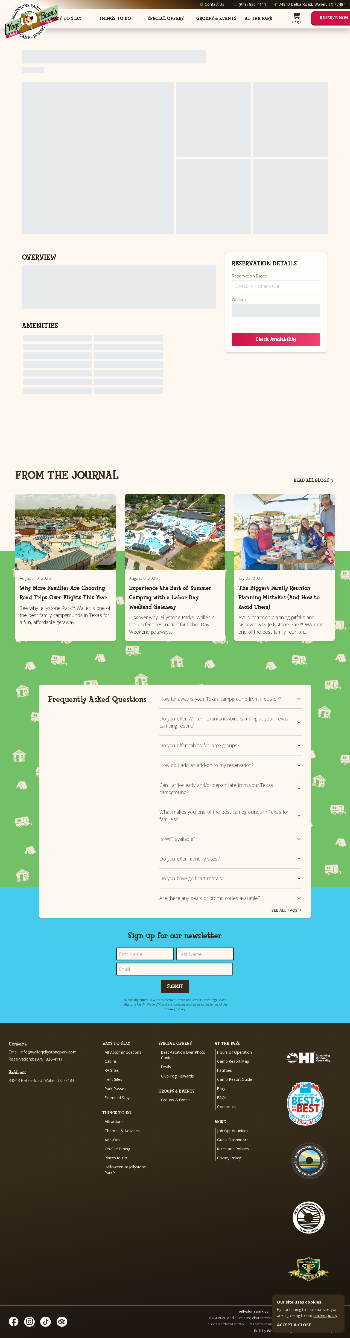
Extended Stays (118, 1097)
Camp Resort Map (233, 1061)
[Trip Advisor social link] (62, 1322)
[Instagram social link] (29, 1322)
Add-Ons (112, 1139)
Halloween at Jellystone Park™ (125, 1169)
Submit (175, 986)
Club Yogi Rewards (177, 1076)
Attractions (114, 1121)
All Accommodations (123, 1052)
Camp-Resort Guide (234, 1079)
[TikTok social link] (45, 1322)
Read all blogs (311, 480)
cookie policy (325, 1315)
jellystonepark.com (255, 1311)
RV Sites (112, 1070)
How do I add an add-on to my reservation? (206, 765)
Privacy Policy (174, 1009)
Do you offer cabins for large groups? (199, 745)
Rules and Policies (233, 1148)
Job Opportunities (232, 1130)
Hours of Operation (234, 1052)
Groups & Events (216, 18)
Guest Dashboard (232, 1139)
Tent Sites (113, 1079)
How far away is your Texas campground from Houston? (220, 699)
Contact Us (214, 4)
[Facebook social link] (14, 1322)
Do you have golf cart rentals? (191, 878)
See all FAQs (285, 910)
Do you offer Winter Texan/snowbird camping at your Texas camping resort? (223, 722)
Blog (221, 1088)
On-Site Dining (117, 1148)
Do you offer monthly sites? (189, 858)
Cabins (111, 1061)
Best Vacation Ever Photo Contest (183, 1055)
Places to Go (116, 1157)
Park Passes (115, 1088)
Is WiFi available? (177, 839)
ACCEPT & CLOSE (294, 1324)
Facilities (224, 1070)
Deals (166, 1066)
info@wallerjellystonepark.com (49, 1052)
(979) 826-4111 (252, 4)
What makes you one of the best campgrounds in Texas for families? (223, 815)
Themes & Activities (122, 1130)
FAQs (222, 1097)
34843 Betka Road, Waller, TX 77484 (312, 4)
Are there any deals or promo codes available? (209, 898)
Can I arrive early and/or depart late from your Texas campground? (216, 788)
